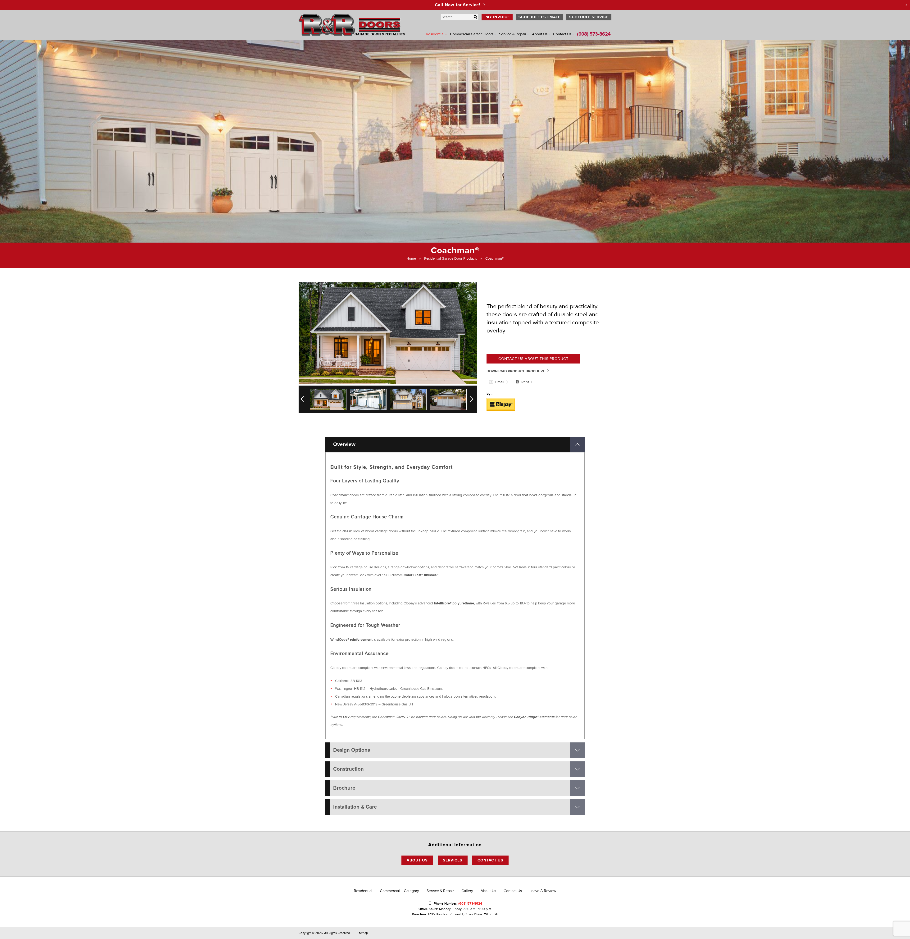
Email (500, 382)
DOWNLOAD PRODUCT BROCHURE (516, 371)
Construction (348, 769)
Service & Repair (512, 34)
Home (411, 258)
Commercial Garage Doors (471, 34)
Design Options (351, 750)
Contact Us (562, 34)
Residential (435, 34)
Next (472, 399)
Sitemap (362, 933)
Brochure (344, 788)
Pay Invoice (497, 17)
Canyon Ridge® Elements (534, 717)
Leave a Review (542, 890)
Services (452, 860)
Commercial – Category (399, 890)
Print (525, 382)
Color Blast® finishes (420, 575)
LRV (346, 717)
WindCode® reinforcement (351, 639)
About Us (539, 34)
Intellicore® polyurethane (454, 603)
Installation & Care (355, 807)
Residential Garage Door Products (450, 258)
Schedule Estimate (539, 17)
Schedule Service (589, 17)
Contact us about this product (533, 358)
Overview (344, 444)
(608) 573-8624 (594, 34)
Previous (304, 399)
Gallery (467, 890)
